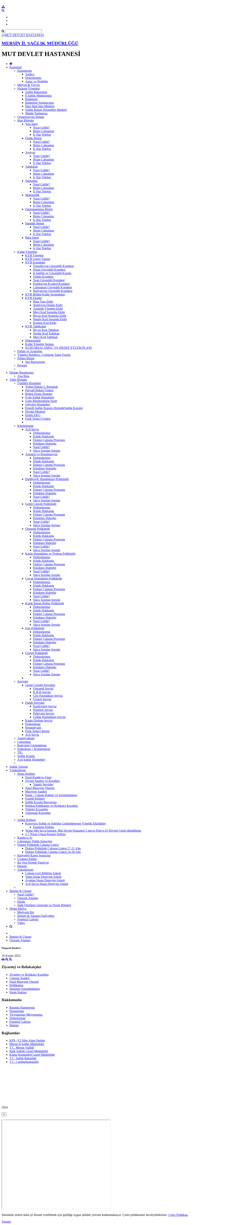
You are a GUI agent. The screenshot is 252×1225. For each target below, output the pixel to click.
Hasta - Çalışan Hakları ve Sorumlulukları (51, 795)
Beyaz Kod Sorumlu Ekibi (49, 315)
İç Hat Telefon (42, 134)
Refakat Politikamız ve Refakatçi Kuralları (51, 805)
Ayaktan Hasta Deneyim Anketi (45, 880)
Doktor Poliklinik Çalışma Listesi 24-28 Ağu (53, 852)
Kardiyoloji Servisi (45, 706)
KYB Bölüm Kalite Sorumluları (45, 294)
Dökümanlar (33, 340)
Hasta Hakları (18, 992)
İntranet (22, 866)
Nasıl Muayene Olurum (40, 788)
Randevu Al (24, 837)
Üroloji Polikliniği (36, 653)
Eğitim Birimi (25, 358)
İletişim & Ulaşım (20, 891)
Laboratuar (24, 741)
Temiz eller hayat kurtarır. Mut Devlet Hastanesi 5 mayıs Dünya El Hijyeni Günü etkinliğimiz (83, 830)
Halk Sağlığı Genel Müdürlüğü (28, 1051)
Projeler (22, 365)
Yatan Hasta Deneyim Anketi (43, 876)
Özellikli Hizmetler (29, 383)
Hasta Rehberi (26, 773)
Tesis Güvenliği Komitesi (49, 280)
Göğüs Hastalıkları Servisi (49, 717)
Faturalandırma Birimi (39, 209)
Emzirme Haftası (43, 827)
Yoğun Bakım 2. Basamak (41, 386)
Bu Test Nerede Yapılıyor (33, 862)
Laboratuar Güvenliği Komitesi (52, 287)
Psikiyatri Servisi (43, 713)
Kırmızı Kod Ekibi (44, 322)
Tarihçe (29, 74)
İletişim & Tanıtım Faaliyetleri (35, 915)
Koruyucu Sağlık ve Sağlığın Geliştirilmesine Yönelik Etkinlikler (65, 823)
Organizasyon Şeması (30, 117)
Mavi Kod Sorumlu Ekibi (49, 312)
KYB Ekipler (33, 298)
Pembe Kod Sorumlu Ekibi (50, 319)
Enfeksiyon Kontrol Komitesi (51, 283)
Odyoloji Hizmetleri (37, 404)
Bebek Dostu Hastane (38, 394)
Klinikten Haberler (44, 443)
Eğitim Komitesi (43, 276)
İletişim (14, 1025)
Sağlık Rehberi (26, 820)
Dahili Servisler (34, 702)
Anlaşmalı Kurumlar (38, 812)
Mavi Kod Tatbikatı (45, 337)
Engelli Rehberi (35, 798)
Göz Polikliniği (34, 628)
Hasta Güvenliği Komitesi (49, 269)
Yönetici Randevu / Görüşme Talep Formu (43, 354)
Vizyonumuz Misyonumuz (26, 1014)
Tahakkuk (31, 166)
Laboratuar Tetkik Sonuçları (34, 841)
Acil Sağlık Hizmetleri (31, 759)
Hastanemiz (24, 70)
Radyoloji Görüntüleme (32, 745)
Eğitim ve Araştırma (29, 351)
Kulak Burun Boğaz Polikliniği (44, 603)
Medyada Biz (25, 912)
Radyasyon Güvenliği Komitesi (52, 291)
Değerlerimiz (33, 77)
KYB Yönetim (34, 255)
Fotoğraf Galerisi (27, 919)
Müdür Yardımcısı (36, 113)
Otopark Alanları (27, 898)
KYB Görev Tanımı (37, 259)
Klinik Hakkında (43, 436)
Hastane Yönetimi (28, 88)
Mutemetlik (32, 195)
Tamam (6, 1221)
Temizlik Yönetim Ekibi (48, 308)
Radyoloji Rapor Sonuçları (34, 855)
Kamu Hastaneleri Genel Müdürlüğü (32, 1054)
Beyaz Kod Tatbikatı (46, 330)
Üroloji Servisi (42, 699)
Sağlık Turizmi (18, 766)
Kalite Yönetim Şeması (39, 344)
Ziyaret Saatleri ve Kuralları (42, 781)
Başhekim (31, 99)
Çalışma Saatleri (19, 978)
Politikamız (16, 985)
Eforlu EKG (33, 415)
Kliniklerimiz (25, 425)
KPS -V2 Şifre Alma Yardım (27, 1040)
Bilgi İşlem (32, 237)
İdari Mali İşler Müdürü (39, 106)
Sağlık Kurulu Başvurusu (41, 802)
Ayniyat (30, 152)
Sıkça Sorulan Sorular (46, 450)
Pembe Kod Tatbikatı (46, 333)
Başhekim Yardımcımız (39, 102)
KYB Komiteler (35, 262)
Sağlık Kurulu (26, 756)
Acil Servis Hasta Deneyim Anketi (46, 884)
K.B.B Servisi (42, 692)
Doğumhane (33, 724)
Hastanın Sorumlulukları (24, 988)
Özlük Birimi (33, 138)
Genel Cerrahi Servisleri (40, 685)
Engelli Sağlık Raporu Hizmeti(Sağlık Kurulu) (54, 408)
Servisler (22, 681)
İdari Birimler (25, 120)
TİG (20, 752)
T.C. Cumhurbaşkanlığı (24, 1061)
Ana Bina (23, 376)
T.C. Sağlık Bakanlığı (22, 1058)
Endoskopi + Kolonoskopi (33, 749)
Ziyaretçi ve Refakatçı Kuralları (29, 974)
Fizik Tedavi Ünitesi (37, 418)
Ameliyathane (26, 738)
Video (21, 923)
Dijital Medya (18, 908)
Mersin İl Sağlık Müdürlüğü (26, 1044)
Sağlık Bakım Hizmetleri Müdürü (46, 109)
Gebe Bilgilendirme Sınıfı (41, 401)
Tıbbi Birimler (18, 379)
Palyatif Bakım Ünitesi (39, 390)
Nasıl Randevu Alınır (38, 777)
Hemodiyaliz (33, 727)
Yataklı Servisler (43, 784)
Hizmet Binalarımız (21, 372)
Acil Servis (32, 429)
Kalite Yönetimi (27, 251)
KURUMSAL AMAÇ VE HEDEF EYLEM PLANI (58, 347)
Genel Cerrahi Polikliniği (40, 504)
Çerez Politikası (178, 1215)
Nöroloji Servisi (43, 710)
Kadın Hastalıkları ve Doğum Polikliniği (50, 553)
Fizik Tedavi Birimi (37, 731)
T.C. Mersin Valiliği (21, 1047)
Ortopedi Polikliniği (37, 528)
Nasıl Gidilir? (41, 127)
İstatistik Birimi (34, 223)
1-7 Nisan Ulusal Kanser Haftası (45, 834)
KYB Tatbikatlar (35, 326)
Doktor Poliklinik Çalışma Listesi (38, 844)
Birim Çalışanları (43, 131)
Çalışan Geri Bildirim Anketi (43, 873)
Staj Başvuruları (35, 362)
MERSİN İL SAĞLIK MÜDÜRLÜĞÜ (40, 43)
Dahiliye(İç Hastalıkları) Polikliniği (47, 479)
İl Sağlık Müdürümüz (38, 95)
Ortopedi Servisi (43, 688)
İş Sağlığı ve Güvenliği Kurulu (52, 273)
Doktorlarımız (41, 433)
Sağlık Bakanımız (36, 92)
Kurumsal (15, 67)
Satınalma (31, 180)
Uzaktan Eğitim (27, 859)
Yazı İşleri (31, 124)
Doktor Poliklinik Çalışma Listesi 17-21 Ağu (53, 848)
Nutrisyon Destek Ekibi (47, 305)
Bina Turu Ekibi (43, 301)
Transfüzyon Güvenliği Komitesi (53, 266)
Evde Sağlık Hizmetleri (39, 397)
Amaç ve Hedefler (36, 81)
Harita (21, 901)
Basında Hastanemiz (22, 1007)
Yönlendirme (17, 770)
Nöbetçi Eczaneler (36, 809)
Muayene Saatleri (36, 791)
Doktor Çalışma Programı (49, 440)
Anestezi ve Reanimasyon (41, 454)
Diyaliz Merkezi (35, 411)
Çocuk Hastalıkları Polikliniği (43, 578)
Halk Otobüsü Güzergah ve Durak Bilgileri (44, 905)
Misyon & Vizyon (28, 85)
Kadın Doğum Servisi (38, 720)
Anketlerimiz (25, 869)
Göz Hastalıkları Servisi (48, 695)
